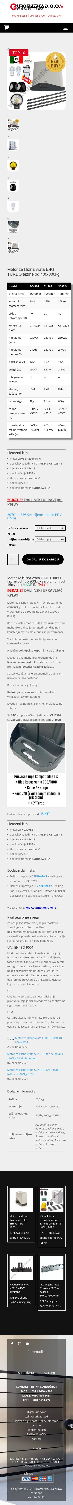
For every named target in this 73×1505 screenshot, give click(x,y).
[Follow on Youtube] (27, 1344)
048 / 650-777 (41, 1400)
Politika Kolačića (37, 1434)
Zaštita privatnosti (36, 1416)
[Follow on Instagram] (20, 1344)
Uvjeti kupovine (36, 1412)
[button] (8, 49)
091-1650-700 (37, 15)
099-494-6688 (19, 15)
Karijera (37, 1438)
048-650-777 (54, 15)
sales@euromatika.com (36, 1372)
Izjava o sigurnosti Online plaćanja (36, 1421)
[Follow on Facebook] (12, 1344)
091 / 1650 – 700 (42, 1391)
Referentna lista (37, 1430)
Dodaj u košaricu (43, 559)
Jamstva (36, 1425)
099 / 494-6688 (41, 1395)
